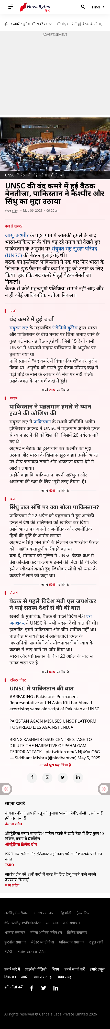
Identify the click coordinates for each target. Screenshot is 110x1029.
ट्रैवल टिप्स (83, 913)
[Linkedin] (78, 778)
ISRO (9, 865)
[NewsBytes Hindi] (35, 7)
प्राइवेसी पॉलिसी (36, 969)
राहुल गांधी (96, 942)
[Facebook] (32, 778)
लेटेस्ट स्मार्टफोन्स (42, 942)
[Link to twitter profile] (43, 988)
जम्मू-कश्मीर (17, 235)
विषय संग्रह (64, 976)
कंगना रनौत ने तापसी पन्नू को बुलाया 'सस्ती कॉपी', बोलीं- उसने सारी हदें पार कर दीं (54, 816)
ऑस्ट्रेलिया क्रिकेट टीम (21, 844)
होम (7, 23)
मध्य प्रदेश (12, 885)
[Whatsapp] (47, 778)
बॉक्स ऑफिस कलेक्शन (46, 932)
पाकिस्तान (42, 421)
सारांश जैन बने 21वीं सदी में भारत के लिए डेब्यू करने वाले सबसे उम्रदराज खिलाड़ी (50, 877)
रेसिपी (8, 951)
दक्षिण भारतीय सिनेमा (32, 951)
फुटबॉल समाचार (15, 942)
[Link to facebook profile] (31, 988)
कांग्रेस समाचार (43, 913)
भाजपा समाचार (14, 932)
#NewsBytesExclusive (22, 922)
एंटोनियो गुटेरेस (65, 328)
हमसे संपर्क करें (74, 969)
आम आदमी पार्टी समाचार (63, 922)
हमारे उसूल (97, 969)
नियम (55, 969)
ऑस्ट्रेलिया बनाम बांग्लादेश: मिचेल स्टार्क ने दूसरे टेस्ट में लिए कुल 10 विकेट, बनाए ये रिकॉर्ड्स (54, 836)
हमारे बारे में (12, 969)
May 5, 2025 (89, 758)
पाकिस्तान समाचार (71, 942)
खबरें (16, 23)
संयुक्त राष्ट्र (18, 328)
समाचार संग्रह (43, 976)
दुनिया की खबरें (33, 23)
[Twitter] (63, 778)
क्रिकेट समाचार (77, 932)
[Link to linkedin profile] (56, 988)
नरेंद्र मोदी (65, 913)
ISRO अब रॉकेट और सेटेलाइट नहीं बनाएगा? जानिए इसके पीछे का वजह (53, 857)
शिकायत (10, 976)
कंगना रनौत (13, 824)
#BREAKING (21, 696)
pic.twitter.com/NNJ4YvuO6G (73, 752)
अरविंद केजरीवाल (16, 913)
